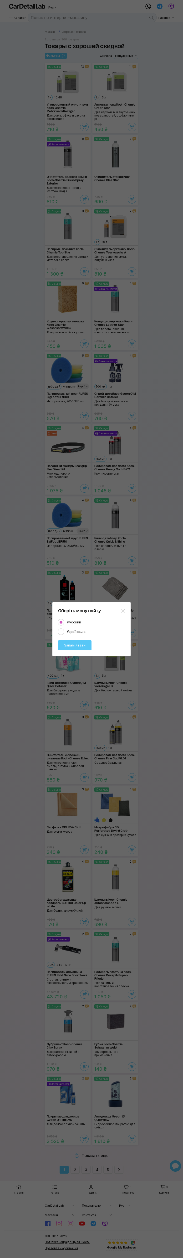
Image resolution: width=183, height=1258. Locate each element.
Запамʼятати (75, 645)
